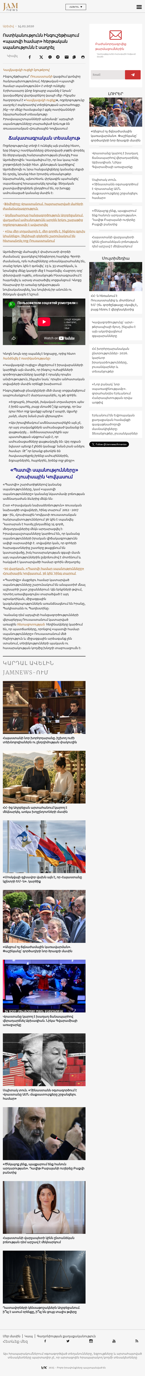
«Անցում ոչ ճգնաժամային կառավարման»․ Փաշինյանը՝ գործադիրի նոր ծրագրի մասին (37, 949)
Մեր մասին (11, 1336)
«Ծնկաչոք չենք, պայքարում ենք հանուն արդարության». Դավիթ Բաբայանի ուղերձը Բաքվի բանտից (43, 1168)
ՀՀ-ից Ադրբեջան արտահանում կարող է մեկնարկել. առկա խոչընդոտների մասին (35, 810)
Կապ (29, 1336)
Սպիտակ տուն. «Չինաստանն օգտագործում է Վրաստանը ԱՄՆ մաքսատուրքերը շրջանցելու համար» (40, 1094)
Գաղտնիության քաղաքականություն (66, 1336)
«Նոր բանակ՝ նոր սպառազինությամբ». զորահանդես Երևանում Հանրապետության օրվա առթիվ (112, 393)
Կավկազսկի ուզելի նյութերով (26, 70)
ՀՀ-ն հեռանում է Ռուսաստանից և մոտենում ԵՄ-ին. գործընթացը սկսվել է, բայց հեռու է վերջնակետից (114, 302)
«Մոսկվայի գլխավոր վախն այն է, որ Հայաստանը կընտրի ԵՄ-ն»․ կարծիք (42, 879)
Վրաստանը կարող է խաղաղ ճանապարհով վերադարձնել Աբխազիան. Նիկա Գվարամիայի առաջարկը (40, 1021)
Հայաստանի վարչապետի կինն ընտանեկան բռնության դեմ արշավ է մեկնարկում (38, 1240)
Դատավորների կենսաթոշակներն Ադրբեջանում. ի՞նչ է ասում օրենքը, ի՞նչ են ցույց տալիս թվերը (41, 1310)
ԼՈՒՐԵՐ (115, 93)
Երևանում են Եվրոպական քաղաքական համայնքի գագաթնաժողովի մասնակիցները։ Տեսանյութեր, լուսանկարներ (115, 424)
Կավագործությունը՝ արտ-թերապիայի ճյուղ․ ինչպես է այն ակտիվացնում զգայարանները (114, 329)
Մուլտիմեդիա (116, 258)
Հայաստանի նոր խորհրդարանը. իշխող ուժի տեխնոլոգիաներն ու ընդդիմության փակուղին (40, 740)
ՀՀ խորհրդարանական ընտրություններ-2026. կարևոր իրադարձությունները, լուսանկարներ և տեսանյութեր (110, 360)
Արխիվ (10, 26)
